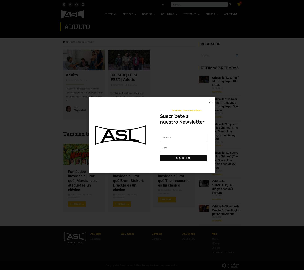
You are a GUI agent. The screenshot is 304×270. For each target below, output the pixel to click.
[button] (211, 101)
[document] (152, 135)
